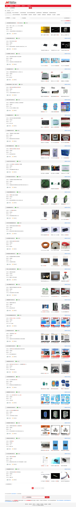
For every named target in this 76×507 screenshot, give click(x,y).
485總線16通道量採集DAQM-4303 (55, 111)
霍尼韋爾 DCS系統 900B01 (55, 373)
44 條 (10, 136)
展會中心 (23, 5)
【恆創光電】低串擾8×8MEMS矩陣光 (45, 50)
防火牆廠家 (53, 14)
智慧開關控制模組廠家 (52, 12)
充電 (12, 210)
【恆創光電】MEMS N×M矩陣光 (55, 50)
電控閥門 (18, 256)
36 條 (10, 198)
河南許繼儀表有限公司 (10, 69)
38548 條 (11, 275)
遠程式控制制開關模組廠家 (31, 12)
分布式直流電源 (19, 56)
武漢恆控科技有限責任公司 (11, 438)
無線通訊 (11, 425)
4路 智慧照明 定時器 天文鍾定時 (55, 358)
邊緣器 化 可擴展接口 (45, 388)
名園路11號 (11, 477)
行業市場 (28, 5)
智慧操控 (18, 241)
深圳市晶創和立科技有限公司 (11, 176)
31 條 (10, 121)
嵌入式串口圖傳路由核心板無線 (55, 342)
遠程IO (15, 379)
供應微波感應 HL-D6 (44, 188)
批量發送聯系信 (67, 18)
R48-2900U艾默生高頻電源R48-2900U (65, 142)
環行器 (13, 41)
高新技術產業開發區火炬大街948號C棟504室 (16, 200)
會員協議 (45, 504)
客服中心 (34, 504)
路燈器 (11, 87)
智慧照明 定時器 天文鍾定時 (45, 358)
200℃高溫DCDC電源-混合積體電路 (45, 481)
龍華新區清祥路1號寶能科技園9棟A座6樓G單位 (16, 231)
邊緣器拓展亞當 (54, 388)
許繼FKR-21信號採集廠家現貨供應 (55, 127)
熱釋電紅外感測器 (19, 179)
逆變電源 (18, 133)
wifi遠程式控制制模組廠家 (16, 14)
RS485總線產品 (16, 102)
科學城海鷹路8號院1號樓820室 (14, 169)
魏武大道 (10, 77)
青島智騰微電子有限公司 (10, 469)
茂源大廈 (10, 246)
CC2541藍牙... (18, 318)
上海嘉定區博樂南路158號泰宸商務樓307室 (15, 31)
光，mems (44, 465)
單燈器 (19, 87)
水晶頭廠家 (58, 14)
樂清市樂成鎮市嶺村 (12, 154)
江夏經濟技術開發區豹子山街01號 (14, 92)
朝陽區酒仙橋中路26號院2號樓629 (14, 138)
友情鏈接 (49, 504)
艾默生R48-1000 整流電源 (45, 142)
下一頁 (42, 488)
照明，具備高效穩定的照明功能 (65, 388)
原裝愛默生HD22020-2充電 (45, 157)
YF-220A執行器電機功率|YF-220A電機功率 (65, 311)
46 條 (10, 167)
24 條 (10, 321)
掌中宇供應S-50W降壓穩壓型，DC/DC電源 (45, 173)
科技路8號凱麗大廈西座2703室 (14, 215)
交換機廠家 (39, 14)
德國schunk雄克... (12, 25)
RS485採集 (12, 164)
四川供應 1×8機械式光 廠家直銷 (55, 465)
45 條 (10, 75)
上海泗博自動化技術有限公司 (11, 407)
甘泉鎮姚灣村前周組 (12, 261)
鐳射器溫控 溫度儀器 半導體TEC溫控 (45, 450)
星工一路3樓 (11, 323)
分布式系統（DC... (16, 364)
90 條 (10, 260)
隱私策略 (42, 504)
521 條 (11, 29)
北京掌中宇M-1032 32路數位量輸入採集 (65, 173)
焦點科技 (39, 505)
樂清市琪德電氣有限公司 (10, 145)
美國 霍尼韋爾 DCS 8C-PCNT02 (65, 373)
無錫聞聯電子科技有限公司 (11, 392)
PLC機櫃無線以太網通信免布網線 (65, 434)
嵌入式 (11, 410)
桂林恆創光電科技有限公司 (11, 38)
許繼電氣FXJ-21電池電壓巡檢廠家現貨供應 (65, 81)
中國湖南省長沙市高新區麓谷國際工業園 (15, 61)
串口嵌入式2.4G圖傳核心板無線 (45, 342)
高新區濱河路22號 (12, 308)
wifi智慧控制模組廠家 (23, 12)
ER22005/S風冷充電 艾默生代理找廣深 (65, 219)
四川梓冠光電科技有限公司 (11, 453)
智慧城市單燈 (23, 348)
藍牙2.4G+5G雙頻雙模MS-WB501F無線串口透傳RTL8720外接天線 (45, 327)
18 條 (10, 398)
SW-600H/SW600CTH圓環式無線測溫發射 (45, 250)
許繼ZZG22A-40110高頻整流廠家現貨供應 (55, 81)
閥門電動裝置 (12, 256)
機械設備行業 (17, 5)
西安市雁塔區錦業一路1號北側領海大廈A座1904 (16, 431)
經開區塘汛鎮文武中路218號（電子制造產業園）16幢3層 (17, 461)
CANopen (19, 395)
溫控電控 (12, 441)
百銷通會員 (8, 17)
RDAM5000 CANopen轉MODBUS (45, 404)
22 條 (10, 352)
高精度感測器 (12, 472)
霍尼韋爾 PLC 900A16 (45, 373)
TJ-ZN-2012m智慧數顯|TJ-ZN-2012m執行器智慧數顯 (55, 311)
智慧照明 (15, 87)
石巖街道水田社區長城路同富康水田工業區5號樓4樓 (17, 338)
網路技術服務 (16, 118)
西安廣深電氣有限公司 (10, 207)
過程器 (11, 364)
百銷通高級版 (21, 22)
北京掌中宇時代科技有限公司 (11, 161)
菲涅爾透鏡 (11, 179)
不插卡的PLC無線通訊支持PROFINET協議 (55, 434)
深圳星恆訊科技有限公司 (10, 330)
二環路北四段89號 (12, 369)
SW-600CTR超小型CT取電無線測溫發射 (55, 250)
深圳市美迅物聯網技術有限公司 (11, 315)
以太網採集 (16, 164)
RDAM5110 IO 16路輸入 (55, 404)
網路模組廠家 (49, 14)
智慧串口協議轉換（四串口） (45, 419)
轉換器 (13, 379)
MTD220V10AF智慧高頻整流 (65, 65)
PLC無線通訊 (19, 425)
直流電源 (15, 56)
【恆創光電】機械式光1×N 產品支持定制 (65, 50)
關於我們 (26, 504)
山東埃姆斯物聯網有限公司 (11, 376)
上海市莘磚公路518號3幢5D (13, 415)
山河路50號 (11, 400)
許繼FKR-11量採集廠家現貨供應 (45, 127)
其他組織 (11, 58)
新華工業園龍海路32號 (12, 354)
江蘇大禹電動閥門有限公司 (11, 284)
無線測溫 (11, 241)
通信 (18, 410)
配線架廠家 (30, 14)
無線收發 (14, 425)
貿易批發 (11, 27)
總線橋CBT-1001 (44, 111)
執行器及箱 (19, 287)
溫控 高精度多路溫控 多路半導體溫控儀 (55, 450)
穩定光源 (11, 41)
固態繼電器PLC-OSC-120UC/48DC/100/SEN (65, 204)
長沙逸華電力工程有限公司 (11, 53)
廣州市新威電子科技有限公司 (11, 346)
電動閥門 (11, 287)
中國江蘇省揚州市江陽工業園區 (14, 292)
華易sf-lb (43, 265)
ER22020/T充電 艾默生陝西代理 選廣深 (55, 219)
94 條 (10, 460)
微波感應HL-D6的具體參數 (65, 188)
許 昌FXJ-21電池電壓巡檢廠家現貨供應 (65, 127)
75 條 (10, 290)
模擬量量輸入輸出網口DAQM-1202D (65, 111)
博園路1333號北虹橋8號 (13, 277)
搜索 (30, 7)
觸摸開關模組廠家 (45, 12)
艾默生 (18, 148)
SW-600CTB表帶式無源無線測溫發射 (65, 250)
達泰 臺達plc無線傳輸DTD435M (45, 434)
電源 (11, 148)
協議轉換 (15, 410)
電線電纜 (19, 118)
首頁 (7, 5)
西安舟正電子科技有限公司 (11, 99)
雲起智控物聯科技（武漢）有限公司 (12, 84)
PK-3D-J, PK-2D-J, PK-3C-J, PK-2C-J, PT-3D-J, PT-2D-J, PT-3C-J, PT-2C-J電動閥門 (45, 296)
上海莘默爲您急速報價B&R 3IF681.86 (55, 281)
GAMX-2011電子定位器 (55, 265)
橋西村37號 (11, 446)
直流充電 (14, 148)
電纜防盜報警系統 (17, 348)
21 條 (10, 229)
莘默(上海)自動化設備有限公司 (11, 269)
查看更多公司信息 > (67, 22)
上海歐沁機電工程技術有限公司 (11, 22)
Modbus (11, 395)
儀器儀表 (11, 302)
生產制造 (11, 73)
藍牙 (11, 318)
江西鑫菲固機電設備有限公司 (11, 192)
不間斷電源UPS (12, 133)
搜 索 (47, 497)
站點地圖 (38, 504)
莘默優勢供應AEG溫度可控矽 (65, 281)
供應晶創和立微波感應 (55, 188)
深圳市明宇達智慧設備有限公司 (11, 222)
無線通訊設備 (12, 102)
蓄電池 (15, 133)
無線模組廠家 (44, 14)
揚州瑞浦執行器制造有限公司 (11, 253)
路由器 (13, 333)
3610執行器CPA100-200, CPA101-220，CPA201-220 (55, 296)
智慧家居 (13, 225)
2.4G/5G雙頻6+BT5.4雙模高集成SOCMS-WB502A (55, 327)
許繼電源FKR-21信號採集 (45, 81)
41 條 (10, 152)
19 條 (10, 60)
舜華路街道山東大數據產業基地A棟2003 (15, 384)
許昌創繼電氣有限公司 (10, 115)
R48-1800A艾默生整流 (55, 142)
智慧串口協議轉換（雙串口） (65, 419)
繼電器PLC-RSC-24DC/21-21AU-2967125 (45, 204)
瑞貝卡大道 (11, 123)
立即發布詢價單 (13, 493)
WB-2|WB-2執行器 (45, 311)
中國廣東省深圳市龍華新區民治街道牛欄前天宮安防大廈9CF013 (18, 184)
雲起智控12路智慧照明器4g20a (45, 96)
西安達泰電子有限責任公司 (11, 422)
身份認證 (26, 22)
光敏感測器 (14, 179)
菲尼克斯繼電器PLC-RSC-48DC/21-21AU (55, 204)
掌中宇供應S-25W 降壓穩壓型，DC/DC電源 (55, 173)
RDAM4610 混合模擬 (65, 404)
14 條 (10, 444)
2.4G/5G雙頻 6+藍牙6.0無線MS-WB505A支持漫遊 (65, 327)
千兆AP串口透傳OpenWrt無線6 (65, 342)
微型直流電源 (12, 56)
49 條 (10, 106)
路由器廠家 (34, 14)
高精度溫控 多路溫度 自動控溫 (65, 450)
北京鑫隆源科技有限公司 (10, 130)
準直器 (11, 456)
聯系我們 (30, 504)
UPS (10, 210)
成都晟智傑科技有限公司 (10, 361)
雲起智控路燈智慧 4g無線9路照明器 (55, 96)
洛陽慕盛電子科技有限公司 (11, 299)
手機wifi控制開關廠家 (24, 14)
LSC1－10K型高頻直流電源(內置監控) (65, 157)
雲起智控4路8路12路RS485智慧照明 (65, 96)
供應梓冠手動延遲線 (64, 465)
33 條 (10, 413)
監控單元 (15, 210)
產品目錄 (8, 10)
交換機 (11, 333)
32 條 (10, 244)
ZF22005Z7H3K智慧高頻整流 (55, 65)
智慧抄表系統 (12, 118)
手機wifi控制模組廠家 (15, 12)
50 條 (10, 44)
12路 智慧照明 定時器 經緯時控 (65, 358)
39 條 (10, 90)
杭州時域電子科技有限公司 (11, 238)
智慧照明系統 (12, 348)
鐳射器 (15, 456)
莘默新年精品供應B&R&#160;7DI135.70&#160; (45, 281)
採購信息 (11, 5)
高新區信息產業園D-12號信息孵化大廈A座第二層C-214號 (18, 46)
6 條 (10, 429)
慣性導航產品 (19, 472)
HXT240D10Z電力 (44, 65)
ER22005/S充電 (44, 219)
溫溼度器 (14, 241)
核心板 (11, 379)
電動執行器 (15, 256)
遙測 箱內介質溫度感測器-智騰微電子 (65, 481)
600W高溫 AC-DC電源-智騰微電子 (55, 481)
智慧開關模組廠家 (39, 12)
